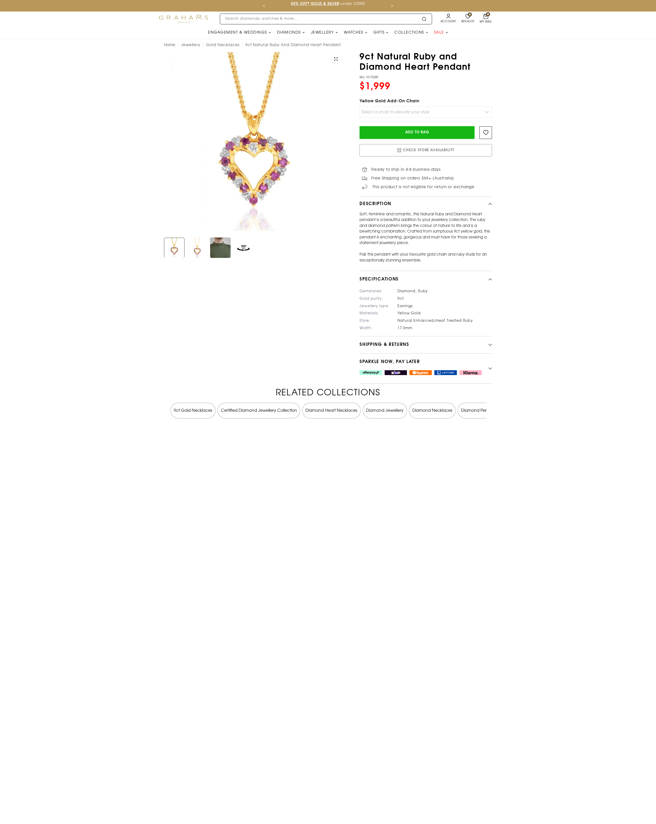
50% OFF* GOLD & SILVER (315, 4)
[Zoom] (336, 59)
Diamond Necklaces (432, 410)
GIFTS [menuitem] (379, 32)
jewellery (190, 45)
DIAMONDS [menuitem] (289, 32)
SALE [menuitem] (439, 32)
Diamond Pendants (480, 410)
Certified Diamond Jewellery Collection (259, 410)
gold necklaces (223, 45)
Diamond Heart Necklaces (331, 410)
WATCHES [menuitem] (353, 32)
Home (169, 45)
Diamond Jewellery (385, 410)
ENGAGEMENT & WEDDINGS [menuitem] (237, 32)
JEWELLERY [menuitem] (322, 32)
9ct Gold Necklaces (193, 410)
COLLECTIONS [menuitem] (409, 32)
